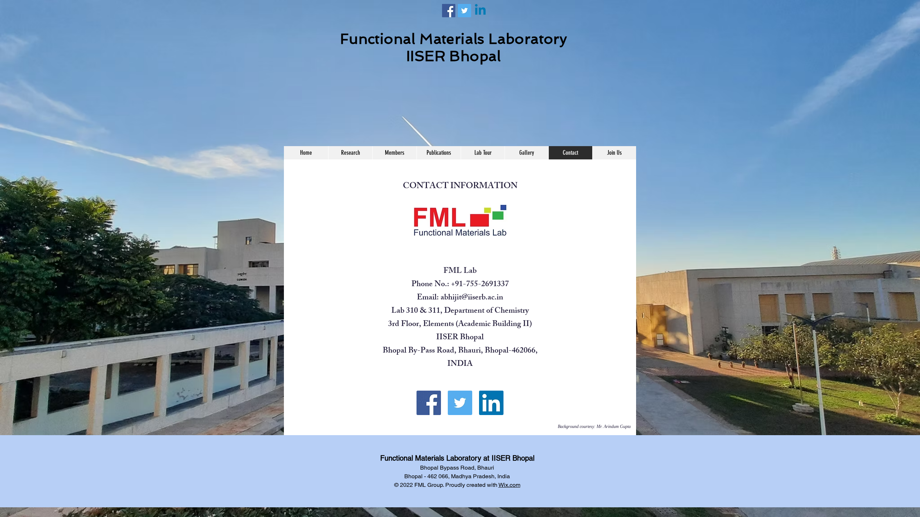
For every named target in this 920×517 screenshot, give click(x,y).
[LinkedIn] (491, 403)
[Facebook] (448, 10)
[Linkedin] (480, 10)
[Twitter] (464, 10)
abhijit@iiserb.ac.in (472, 298)
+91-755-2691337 (480, 285)
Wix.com (509, 484)
